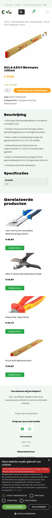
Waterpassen (36, 22)
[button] (43, 35)
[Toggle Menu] (47, 12)
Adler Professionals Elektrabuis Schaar (23, 273)
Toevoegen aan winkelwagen (32, 90)
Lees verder (17, 490)
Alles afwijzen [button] (39, 507)
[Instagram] (29, 429)
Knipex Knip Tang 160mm (17, 317)
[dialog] (26, 487)
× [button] (49, 460)
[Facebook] (22, 429)
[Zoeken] (21, 12)
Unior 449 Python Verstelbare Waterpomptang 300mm (19, 232)
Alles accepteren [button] (14, 507)
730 (7, 184)
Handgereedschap (20, 22)
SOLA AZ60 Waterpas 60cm (18, 360)
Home (7, 22)
